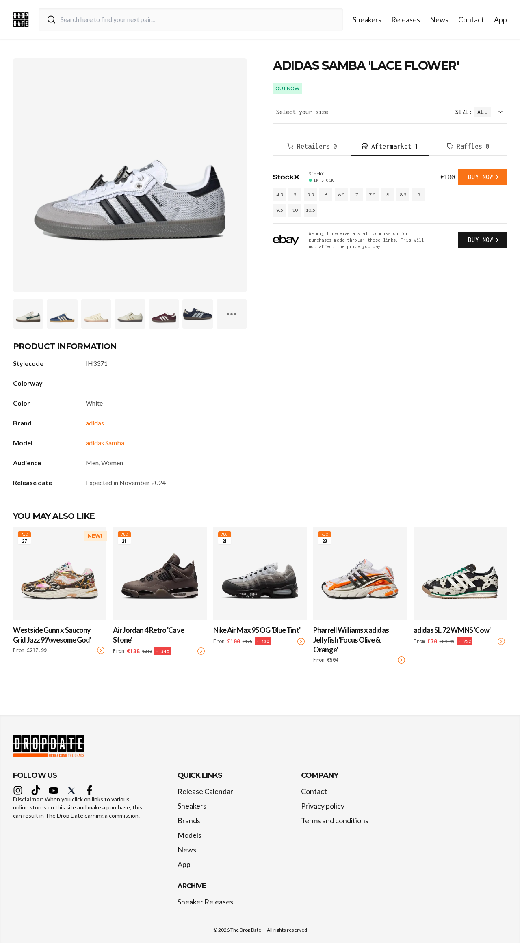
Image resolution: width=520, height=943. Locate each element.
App (500, 19)
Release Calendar (205, 791)
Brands (189, 820)
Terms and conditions (334, 820)
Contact (471, 19)
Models (190, 835)
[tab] (312, 146)
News (439, 19)
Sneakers (367, 19)
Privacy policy (322, 805)
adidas (95, 423)
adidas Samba (105, 443)
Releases (405, 19)
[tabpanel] (390, 209)
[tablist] (390, 146)
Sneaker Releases (205, 901)
